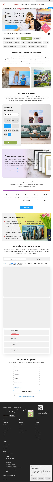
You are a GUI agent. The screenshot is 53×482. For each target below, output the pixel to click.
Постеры (46, 42)
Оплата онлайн (6, 446)
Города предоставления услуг (11, 469)
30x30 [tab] (5, 130)
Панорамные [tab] (15, 126)
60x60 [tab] (17, 130)
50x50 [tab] (13, 130)
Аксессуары (21, 431)
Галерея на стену (41, 46)
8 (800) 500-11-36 (25, 4)
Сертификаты (5, 433)
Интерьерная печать (20, 8)
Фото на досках (8, 42)
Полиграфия (39, 8)
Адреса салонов (38, 439)
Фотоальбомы (21, 424)
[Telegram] (38, 34)
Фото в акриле (22, 46)
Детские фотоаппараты (23, 430)
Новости (37, 426)
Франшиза (37, 430)
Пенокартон (36, 38)
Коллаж (23, 42)
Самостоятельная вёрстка (8, 453)
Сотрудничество (38, 431)
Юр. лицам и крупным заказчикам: (12, 467)
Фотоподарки (26, 8)
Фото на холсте (6, 426)
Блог (36, 428)
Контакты (37, 422)
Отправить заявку (26, 391)
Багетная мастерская (33, 8)
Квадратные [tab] (8, 126)
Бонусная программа (39, 433)
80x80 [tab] (5, 134)
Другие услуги (5, 435)
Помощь (4, 448)
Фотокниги (10, 8)
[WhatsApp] (40, 34)
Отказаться (41, 478)
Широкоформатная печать (34, 42)
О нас (4, 0)
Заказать (11, 27)
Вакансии (37, 435)
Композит (16, 42)
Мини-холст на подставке (10, 46)
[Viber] (46, 34)
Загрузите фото (18, 387)
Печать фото (5, 8)
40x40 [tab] (9, 130)
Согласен (48, 478)
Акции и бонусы (25, 0)
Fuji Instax (21, 422)
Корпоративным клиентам (16, 0)
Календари (14, 8)
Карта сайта (38, 437)
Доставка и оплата (9, 0)
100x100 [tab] (9, 134)
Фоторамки (32, 46)
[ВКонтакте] (42, 34)
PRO (33, 0)
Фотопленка (21, 428)
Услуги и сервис (45, 8)
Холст (18, 38)
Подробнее (34, 478)
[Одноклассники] (44, 34)
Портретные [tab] (15, 120)
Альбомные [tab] (7, 120)
